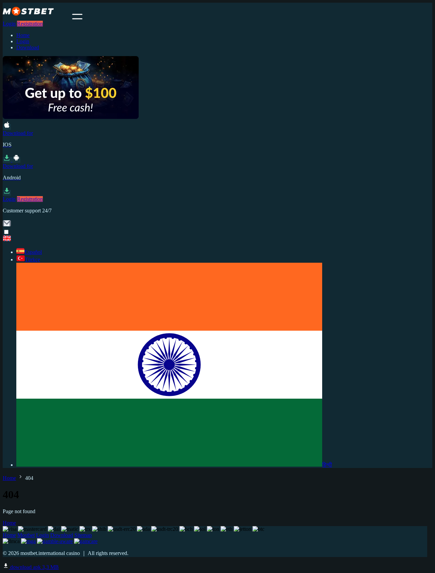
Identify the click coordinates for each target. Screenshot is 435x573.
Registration (30, 24)
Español (33, 252)
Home (23, 35)
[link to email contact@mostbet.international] (7, 225)
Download (27, 47)
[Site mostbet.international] (37, 17)
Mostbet (26, 535)
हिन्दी (327, 465)
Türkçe (32, 259)
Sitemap (83, 535)
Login (9, 24)
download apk (34, 567)
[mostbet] (217, 239)
